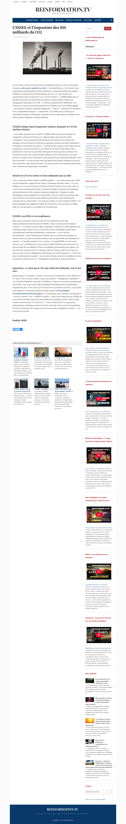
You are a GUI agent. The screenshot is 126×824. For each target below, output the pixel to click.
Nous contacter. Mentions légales (95, 799)
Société (98, 20)
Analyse (49, 1)
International (32, 20)
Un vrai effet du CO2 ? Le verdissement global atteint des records (102, 681)
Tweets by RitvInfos (91, 187)
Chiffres (57, 1)
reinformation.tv (63, 9)
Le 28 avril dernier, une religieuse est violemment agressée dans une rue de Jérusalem (96, 227)
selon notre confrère (33, 88)
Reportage (33, 1)
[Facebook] (0, 9)
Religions (59, 20)
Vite (63, 1)
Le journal (16, 1)
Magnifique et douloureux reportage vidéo (98, 648)
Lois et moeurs (47, 20)
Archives (70, 1)
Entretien (42, 1)
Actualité (24, 1)
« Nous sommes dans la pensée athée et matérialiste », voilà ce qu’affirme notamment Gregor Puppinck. (97, 146)
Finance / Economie (73, 20)
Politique (88, 20)
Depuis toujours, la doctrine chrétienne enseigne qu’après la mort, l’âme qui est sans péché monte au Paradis (97, 350)
